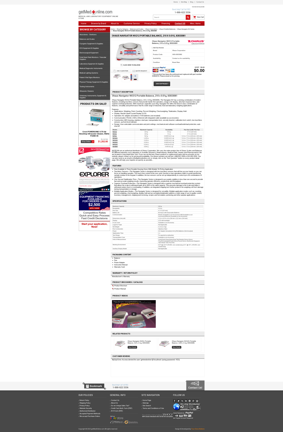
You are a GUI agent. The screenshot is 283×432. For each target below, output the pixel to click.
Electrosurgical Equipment (89, 53)
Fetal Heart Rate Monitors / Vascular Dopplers (93, 58)
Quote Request (141, 71)
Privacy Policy (85, 406)
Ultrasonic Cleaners (87, 91)
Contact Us (200, 2)
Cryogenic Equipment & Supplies (91, 44)
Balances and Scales (87, 39)
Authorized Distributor (198, 44)
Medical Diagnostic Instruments (91, 68)
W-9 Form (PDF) (117, 411)
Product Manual (120, 289)
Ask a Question (122, 71)
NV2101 (115, 140)
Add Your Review (158, 48)
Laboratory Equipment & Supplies (92, 64)
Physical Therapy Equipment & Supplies (94, 82)
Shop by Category (122, 29)
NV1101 (115, 138)
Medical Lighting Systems (89, 73)
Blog (191, 2)
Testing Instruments (87, 87)
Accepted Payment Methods (90, 414)
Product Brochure (120, 286)
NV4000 (115, 146)
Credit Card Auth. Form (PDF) (121, 408)
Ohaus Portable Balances (167, 29)
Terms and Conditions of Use (153, 408)
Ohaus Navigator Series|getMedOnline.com (127, 302)
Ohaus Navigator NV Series (185, 29)
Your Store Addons (198, 429)
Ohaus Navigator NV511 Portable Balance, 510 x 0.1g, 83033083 (139, 342)
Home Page (147, 400)
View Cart (200, 17)
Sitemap (146, 403)
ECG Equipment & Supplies (89, 48)
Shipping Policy (85, 403)
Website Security (86, 408)
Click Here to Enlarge (131, 65)
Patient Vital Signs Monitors (90, 77)
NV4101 (115, 142)
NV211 (115, 134)
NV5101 (115, 144)
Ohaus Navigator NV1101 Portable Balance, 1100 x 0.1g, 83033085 (184, 342)
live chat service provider (198, 6)
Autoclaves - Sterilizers (88, 35)
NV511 (115, 136)
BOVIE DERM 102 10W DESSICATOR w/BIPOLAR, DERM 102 (94, 133)
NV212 (115, 132)
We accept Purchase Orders (90, 416)
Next (202, 345)
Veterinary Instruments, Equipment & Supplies (93, 97)
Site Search (147, 406)
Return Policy (84, 400)
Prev (113, 345)
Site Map (184, 2)
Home (176, 2)
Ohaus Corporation (151, 29)
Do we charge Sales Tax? (120, 406)
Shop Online (86, 139)
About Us (114, 403)
